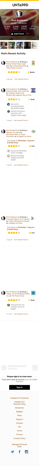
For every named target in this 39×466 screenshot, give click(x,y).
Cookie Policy (19, 438)
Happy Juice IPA (12, 294)
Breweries (19, 408)
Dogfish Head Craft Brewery (15, 94)
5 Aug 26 (9, 239)
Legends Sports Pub (23, 95)
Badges (19, 411)
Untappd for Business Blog (19, 403)
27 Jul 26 (9, 314)
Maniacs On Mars (13, 132)
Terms (19, 431)
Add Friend (19, 34)
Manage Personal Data (19, 445)
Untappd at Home (24, 136)
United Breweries (19, 66)
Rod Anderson (11, 62)
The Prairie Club (18, 296)
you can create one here (26, 380)
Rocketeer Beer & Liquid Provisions (15, 135)
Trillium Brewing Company (19, 221)
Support (19, 419)
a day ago (9, 79)
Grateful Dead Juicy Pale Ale (17, 91)
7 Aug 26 (9, 120)
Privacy (19, 434)
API (19, 427)
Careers (19, 423)
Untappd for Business (19, 398)
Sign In (19, 387)
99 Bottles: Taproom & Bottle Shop (20, 142)
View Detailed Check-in (21, 79)
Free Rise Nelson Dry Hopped (18, 219)
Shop (19, 415)
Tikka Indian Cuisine (14, 68)
